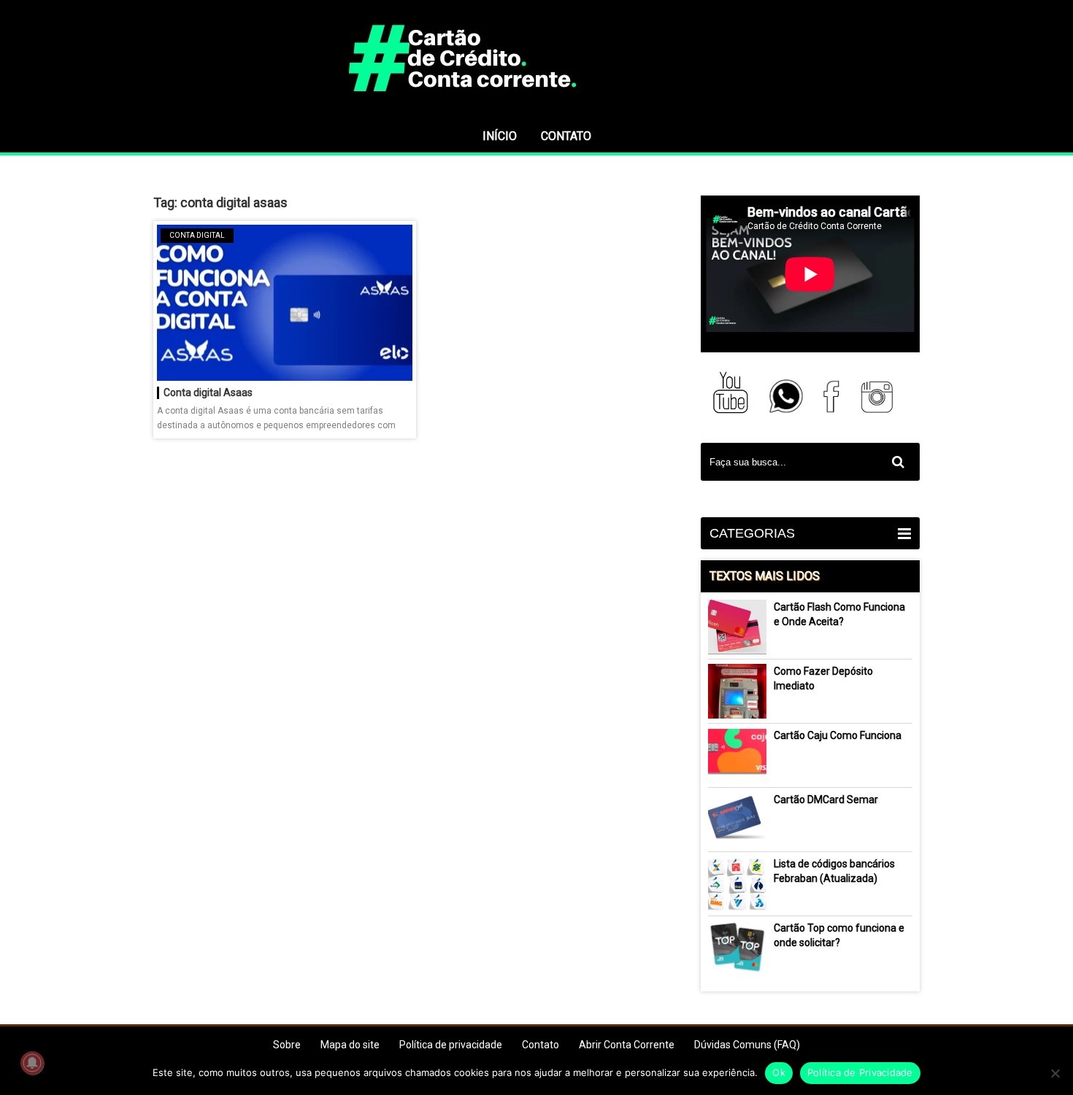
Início (499, 136)
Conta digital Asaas (208, 392)
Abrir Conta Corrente (626, 1044)
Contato (566, 136)
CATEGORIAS (752, 533)
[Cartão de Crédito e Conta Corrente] (536, 113)
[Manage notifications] (32, 1063)
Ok (778, 1072)
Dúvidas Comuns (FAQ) (747, 1044)
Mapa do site (350, 1044)
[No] (1054, 1073)
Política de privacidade (450, 1044)
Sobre (287, 1044)
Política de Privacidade (860, 1072)
